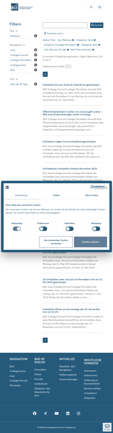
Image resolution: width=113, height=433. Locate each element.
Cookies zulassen (90, 242)
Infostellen (40, 369)
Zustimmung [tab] (21, 195)
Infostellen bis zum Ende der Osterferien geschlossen (71, 84)
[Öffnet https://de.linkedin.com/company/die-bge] (68, 413)
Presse (37, 374)
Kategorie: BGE (89, 44)
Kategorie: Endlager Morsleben (60, 44)
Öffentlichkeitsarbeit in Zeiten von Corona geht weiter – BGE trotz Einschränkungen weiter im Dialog (72, 113)
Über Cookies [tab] (91, 195)
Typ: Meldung (64, 40)
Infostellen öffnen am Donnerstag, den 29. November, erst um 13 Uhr (71, 311)
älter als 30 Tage (19, 84)
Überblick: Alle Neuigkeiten (67, 368)
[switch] (43, 229)
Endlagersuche (18, 65)
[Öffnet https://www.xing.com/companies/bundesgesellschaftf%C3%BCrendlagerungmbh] (45, 413)
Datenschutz (90, 375)
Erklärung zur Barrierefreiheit (92, 382)
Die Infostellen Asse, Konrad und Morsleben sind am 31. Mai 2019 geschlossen (73, 281)
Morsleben (15, 385)
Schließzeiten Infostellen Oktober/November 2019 (70, 168)
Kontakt (38, 379)
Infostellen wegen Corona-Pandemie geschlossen (69, 141)
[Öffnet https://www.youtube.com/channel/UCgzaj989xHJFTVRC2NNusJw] (56, 413)
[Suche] (91, 7)
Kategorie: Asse (85, 40)
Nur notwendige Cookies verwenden (56, 242)
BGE (12, 70)
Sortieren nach (54, 33)
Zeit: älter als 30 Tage (55, 49)
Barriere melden (92, 388)
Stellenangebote (68, 374)
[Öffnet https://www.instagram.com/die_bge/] (78, 413)
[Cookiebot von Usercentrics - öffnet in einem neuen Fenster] (95, 187)
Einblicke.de (40, 383)
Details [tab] (56, 195)
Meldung (15, 36)
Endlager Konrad (19, 55)
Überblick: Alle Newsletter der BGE (42, 392)
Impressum (90, 370)
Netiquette (89, 397)
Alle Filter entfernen (81, 49)
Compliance (90, 393)
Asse (12, 50)
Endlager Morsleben (20, 60)
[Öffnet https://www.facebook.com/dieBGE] (35, 413)
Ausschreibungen (68, 379)
